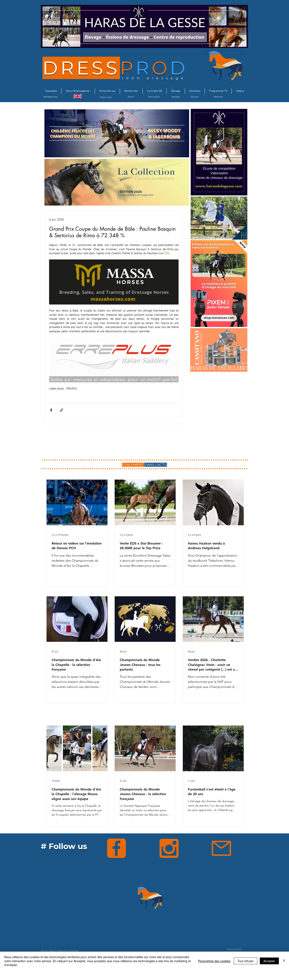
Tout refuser (245, 961)
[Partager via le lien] (61, 410)
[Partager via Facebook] (51, 410)
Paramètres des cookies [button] (214, 961)
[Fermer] (283, 961)
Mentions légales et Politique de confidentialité (60, 950)
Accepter (269, 961)
